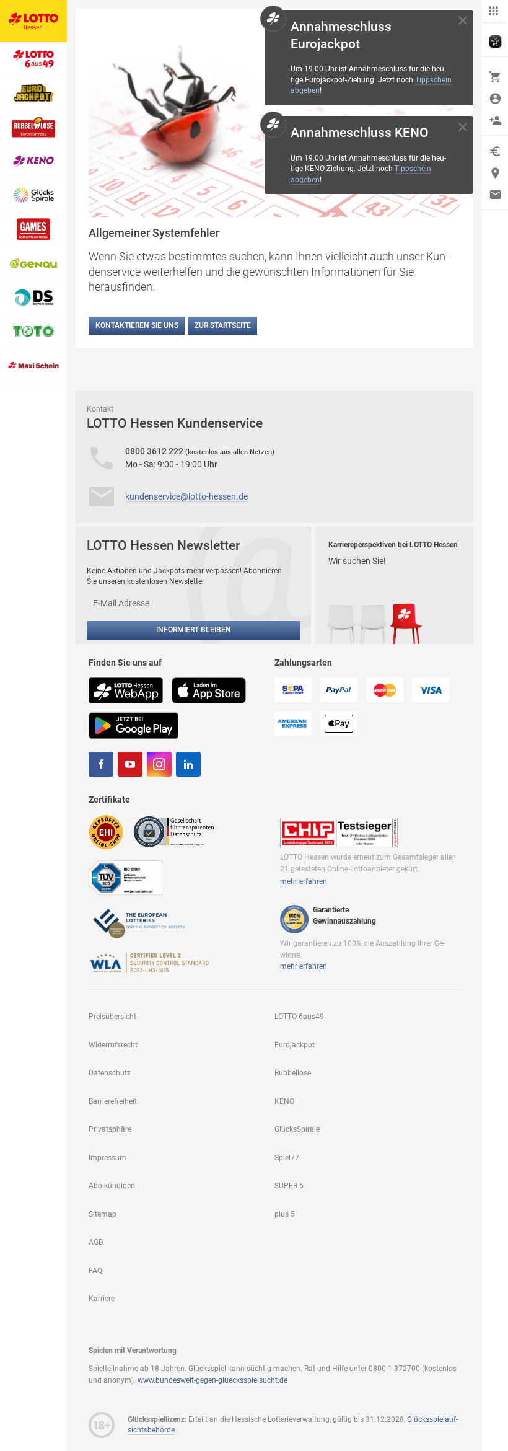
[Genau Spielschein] (33, 264)
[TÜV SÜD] (125, 877)
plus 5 (284, 1214)
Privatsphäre (110, 1129)
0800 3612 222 (155, 451)
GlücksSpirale (297, 1129)
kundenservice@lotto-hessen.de (186, 496)
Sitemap (102, 1214)
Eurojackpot (294, 1045)
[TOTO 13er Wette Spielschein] (33, 332)
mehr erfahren (303, 881)
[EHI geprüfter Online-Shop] (106, 831)
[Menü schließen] (493, 11)
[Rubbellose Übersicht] (33, 127)
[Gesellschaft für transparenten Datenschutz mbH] (177, 831)
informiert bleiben (193, 629)
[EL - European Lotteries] (138, 922)
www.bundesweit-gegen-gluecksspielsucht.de (212, 1380)
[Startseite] (33, 21)
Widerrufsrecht (113, 1045)
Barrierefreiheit (113, 1101)
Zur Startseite (223, 325)
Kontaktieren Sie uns (136, 325)
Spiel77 (286, 1157)
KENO (284, 1101)
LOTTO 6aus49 (299, 1016)
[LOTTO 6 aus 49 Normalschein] (33, 59)
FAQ (95, 1270)
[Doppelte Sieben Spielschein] (33, 298)
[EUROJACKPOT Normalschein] (33, 93)
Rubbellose (292, 1073)
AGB (96, 1242)
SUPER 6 (289, 1185)
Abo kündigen (112, 1185)
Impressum (107, 1157)
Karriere (102, 1298)
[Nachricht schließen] (462, 20)
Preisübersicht (112, 1016)
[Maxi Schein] (33, 366)
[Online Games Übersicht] (33, 230)
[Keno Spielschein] (33, 161)
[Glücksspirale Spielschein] (33, 196)
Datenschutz (110, 1073)
